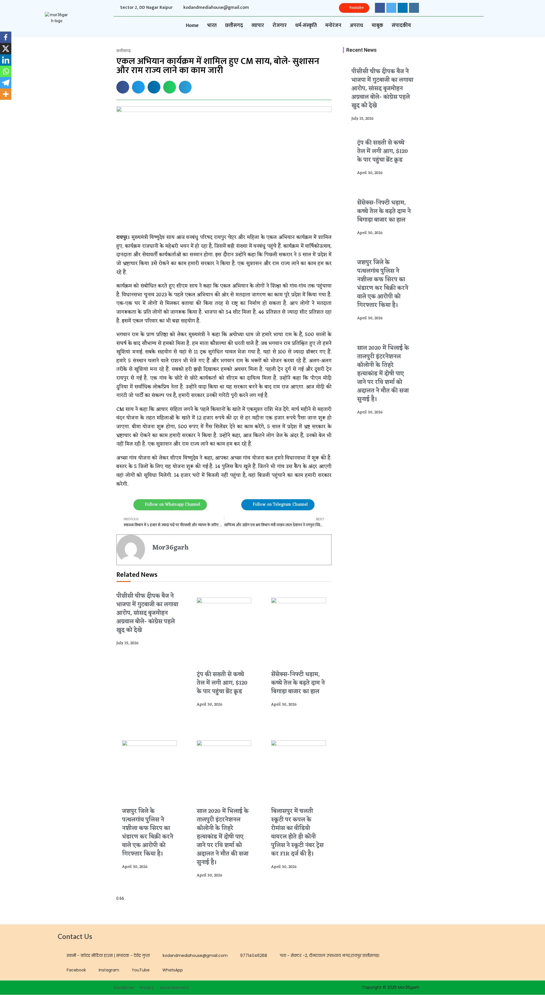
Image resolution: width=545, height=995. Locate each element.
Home (192, 25)
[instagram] (414, 8)
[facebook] (380, 8)
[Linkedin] (5, 60)
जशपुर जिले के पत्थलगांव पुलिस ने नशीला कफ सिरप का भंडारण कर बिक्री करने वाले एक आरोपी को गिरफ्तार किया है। (147, 832)
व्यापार (257, 25)
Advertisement (174, 987)
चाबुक (377, 25)
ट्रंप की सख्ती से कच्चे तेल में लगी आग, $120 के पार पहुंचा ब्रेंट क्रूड (222, 683)
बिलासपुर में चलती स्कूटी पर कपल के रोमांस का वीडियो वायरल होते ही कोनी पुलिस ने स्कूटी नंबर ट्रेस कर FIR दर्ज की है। (297, 832)
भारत (212, 25)
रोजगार (279, 25)
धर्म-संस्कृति (306, 25)
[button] (122, 87)
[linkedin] (403, 8)
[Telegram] (5, 82)
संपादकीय (401, 25)
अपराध (356, 25)
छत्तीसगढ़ (234, 25)
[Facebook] (5, 37)
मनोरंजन (333, 25)
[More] (5, 94)
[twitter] (391, 8)
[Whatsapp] (5, 71)
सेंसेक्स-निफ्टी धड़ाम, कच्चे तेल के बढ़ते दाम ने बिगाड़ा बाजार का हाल (298, 683)
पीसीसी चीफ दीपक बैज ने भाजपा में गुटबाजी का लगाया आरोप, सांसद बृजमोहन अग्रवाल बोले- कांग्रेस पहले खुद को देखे (147, 613)
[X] (5, 48)
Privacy (147, 987)
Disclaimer (124, 987)
